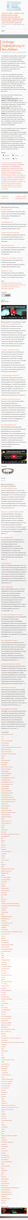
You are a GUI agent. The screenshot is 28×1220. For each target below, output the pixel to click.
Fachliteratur (4, 912)
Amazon (3, 756)
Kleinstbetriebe (5, 986)
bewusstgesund (5, 836)
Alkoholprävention (6, 749)
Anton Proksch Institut (7, 767)
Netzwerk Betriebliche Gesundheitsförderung (12, 1042)
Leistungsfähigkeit (21, 175)
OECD (2, 1049)
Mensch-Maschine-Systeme (8, 1029)
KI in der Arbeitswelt (6, 209)
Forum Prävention (5, 934)
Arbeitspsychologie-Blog (7, 288)
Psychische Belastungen (13, 179)
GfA (2, 953)
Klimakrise (4, 988)
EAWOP (3, 886)
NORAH (3, 1046)
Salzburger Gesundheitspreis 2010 (10, 1107)
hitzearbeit (4, 962)
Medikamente (4, 1027)
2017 (2, 738)
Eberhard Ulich (5, 888)
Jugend (3, 977)
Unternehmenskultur (6, 1161)
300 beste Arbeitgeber (7, 741)
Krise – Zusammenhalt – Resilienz (9, 640)
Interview (3, 970)
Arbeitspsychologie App (7, 797)
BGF (2, 838)
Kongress (3, 992)
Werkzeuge (4, 1181)
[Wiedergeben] (3, 318)
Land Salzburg (4, 1003)
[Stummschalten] (22, 318)
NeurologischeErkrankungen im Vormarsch (12, 614)
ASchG (3, 819)
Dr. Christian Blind (12, 174)
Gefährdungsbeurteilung (7, 944)
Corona (3, 858)
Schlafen (3, 1114)
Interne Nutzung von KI (7, 222)
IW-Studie (3, 973)
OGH (2, 1053)
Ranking (3, 1090)
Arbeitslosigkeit (5, 786)
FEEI (2, 914)
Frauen (3, 936)
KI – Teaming (4, 983)
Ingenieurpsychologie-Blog (11, 207)
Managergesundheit (6, 1023)
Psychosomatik (5, 1088)
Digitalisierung (4, 174)
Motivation (10, 177)
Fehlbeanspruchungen (6, 916)
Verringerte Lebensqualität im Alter (10, 349)
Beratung (9, 172)
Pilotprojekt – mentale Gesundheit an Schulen (12, 511)
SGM (2, 1122)
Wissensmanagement (6, 1194)
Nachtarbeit (4, 1040)
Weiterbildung (4, 185)
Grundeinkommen (5, 960)
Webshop (3, 1177)
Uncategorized (5, 1155)
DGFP (2, 866)
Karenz (3, 979)
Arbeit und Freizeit (18, 162)
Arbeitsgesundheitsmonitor (8, 777)
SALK (2, 1098)
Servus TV (3, 1118)
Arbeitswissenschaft (18, 170)
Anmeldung (4, 764)
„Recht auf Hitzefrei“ (6, 563)
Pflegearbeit (4, 1068)
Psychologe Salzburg (11, 181)
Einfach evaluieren (5, 890)
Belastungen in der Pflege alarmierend (10, 399)
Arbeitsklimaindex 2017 (7, 784)
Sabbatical (3, 1096)
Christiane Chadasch (6, 851)
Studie (2, 183)
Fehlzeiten (4, 921)
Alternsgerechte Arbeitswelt (8, 754)
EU (2, 897)
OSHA (2, 1062)
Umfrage (13, 183)
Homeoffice (4, 964)
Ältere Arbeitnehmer (6, 751)
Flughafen (3, 927)
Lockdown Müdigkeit (6, 1016)
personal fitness (5, 1064)
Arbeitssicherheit (5, 806)
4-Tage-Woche (4, 745)
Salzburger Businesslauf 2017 (8, 1105)
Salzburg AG (4, 1103)
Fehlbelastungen (5, 918)
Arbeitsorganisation (5, 166)
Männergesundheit (6, 1025)
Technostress (7, 183)
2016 (2, 736)
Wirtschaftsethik (5, 1190)
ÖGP (2, 1055)
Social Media (19, 181)
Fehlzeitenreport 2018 (7, 923)
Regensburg (4, 1092)
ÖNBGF (3, 1057)
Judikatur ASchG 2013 (6, 975)
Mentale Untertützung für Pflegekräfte (11, 324)
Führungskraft (5, 940)
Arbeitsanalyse (4, 164)
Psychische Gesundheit (7, 1081)
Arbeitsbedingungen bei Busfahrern (10, 375)
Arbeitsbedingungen (12, 164)
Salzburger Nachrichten (7, 1109)
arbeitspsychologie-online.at (7, 170)
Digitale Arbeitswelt (16, 172)
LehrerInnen (4, 1007)
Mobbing (3, 1033)
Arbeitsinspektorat (6, 780)
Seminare (3, 1116)
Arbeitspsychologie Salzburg (16, 168)
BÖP (2, 842)
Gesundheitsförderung (7, 949)
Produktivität (4, 179)
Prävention (22, 177)
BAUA (2, 827)
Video (2, 1168)
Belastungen (4, 172)
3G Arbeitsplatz (5, 743)
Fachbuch (3, 910)
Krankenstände (5, 996)
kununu (3, 1001)
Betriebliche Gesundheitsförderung (10, 834)
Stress (24, 181)
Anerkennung (4, 762)
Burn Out (3, 847)
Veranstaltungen (5, 1166)
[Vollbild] (24, 318)
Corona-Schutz (5, 860)
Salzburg (3, 1101)
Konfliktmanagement (6, 990)
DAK (2, 862)
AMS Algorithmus (5, 760)
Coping (3, 855)
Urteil (2, 1164)
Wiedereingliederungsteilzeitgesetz (10, 1187)
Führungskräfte (5, 942)
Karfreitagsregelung (6, 981)
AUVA (2, 825)
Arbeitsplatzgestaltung (15, 166)
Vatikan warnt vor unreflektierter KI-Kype (11, 258)
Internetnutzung (5, 968)
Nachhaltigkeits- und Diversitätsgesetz (11, 1038)
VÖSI (2, 1172)
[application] (14, 312)
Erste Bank (4, 895)
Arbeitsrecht (4, 803)
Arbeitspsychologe (21, 52)
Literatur (3, 1014)
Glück (2, 957)
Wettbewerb (10, 185)
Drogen (3, 884)
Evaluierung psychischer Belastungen (14, 322)
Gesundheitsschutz (6, 951)
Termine (3, 1148)
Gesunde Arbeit (5, 947)
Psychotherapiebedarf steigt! (8, 424)
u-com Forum (4, 1151)
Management (4, 177)
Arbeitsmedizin (5, 788)
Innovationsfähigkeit (6, 966)
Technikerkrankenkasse (7, 1142)
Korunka (3, 994)
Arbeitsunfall (4, 808)
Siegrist (3, 1124)
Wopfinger (4, 1196)
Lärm (2, 1005)
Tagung (3, 1137)
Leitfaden (3, 1012)
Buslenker (3, 849)
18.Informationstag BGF (7, 734)
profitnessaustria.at (6, 1075)
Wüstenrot (4, 1200)
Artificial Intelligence (6, 816)
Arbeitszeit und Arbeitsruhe (8, 812)
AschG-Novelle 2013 (6, 823)
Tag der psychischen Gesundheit (9, 1135)
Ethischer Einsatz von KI (7, 245)
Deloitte (3, 864)
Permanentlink (4, 188)
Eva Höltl (3, 899)
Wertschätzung (5, 1183)
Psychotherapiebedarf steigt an (9, 488)
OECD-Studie (4, 1051)
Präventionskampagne (7, 586)
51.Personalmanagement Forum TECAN (11, 747)
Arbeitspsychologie (5, 168)
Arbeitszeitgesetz (5, 814)
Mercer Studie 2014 (6, 1031)
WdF (2, 1174)
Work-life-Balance (18, 185)
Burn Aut (3, 845)
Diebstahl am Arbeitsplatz (7, 869)
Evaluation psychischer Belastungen (10, 903)
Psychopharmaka (5, 1085)
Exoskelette (4, 908)
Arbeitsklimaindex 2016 (7, 782)
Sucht (2, 1133)
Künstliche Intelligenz (6, 999)
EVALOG (3, 901)
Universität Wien (5, 1157)
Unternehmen (18, 183)
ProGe (3, 1077)
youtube (3, 1203)
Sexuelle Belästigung (6, 1120)
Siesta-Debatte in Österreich (8, 687)
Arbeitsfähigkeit (20, 164)
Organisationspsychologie (7, 1059)
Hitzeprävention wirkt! (7, 537)
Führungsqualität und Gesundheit (9, 709)
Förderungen (4, 929)
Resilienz (3, 1094)
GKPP (2, 955)
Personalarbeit (16, 177)
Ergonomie (4, 892)
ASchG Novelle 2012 (6, 821)
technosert (4, 1144)
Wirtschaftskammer (6, 1192)
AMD (2, 758)
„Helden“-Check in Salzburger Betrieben (21, 198)
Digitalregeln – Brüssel (7, 270)
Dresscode (4, 882)
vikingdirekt (4, 1170)
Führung (15, 175)
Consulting (4, 853)
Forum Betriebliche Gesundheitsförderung (11, 931)
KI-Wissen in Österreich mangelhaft (10, 232)
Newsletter (4, 1044)
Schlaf (2, 1111)
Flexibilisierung (5, 925)
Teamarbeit (4, 1140)
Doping (3, 875)
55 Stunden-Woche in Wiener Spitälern (11, 664)
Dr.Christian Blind (5, 879)
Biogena (3, 840)
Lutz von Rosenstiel (6, 1018)
